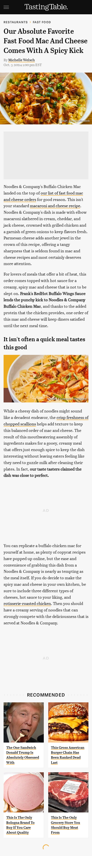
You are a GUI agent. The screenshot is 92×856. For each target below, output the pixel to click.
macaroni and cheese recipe (55, 205)
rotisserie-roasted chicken (27, 603)
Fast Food (42, 22)
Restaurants (16, 22)
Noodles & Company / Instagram (66, 399)
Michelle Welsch (21, 59)
